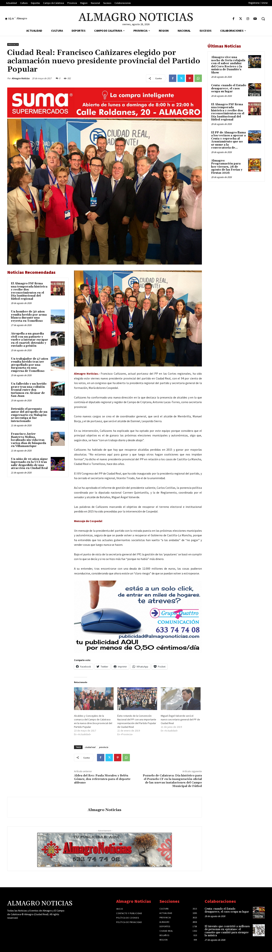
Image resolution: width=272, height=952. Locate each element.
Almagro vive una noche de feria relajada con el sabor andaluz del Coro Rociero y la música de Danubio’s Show (228, 64)
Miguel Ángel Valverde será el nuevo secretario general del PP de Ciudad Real (180, 719)
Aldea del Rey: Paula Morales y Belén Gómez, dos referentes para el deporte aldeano (102, 779)
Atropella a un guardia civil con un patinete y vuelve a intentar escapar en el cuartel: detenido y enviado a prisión (29, 340)
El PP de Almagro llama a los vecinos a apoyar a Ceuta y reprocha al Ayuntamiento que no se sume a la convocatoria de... (228, 140)
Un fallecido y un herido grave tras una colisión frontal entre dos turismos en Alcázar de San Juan (28, 390)
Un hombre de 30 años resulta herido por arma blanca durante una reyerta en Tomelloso (29, 316)
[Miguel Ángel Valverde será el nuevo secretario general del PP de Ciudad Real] (181, 698)
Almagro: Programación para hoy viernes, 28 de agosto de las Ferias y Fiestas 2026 (226, 167)
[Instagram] (248, 19)
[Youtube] (255, 19)
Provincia (13, 44)
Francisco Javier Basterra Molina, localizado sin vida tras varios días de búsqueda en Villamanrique (28, 440)
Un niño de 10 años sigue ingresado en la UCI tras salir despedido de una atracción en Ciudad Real (29, 463)
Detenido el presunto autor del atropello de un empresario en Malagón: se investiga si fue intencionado (29, 415)
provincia (103, 747)
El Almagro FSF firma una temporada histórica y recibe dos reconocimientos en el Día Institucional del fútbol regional (29, 291)
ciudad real (90, 747)
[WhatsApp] (198, 78)
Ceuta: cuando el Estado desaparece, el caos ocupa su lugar (228, 88)
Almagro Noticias (21, 78)
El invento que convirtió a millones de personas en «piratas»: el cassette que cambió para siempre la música (227, 931)
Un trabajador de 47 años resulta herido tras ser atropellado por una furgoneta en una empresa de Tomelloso (29, 365)
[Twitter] (240, 19)
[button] (263, 18)
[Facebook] (233, 19)
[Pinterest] (189, 78)
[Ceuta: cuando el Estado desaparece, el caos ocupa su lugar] (254, 89)
